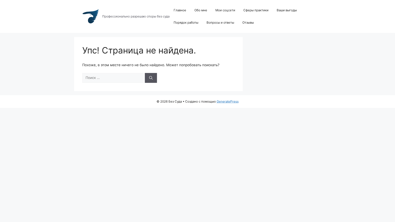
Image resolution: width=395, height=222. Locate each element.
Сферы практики (255, 10)
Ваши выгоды (287, 10)
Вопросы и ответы (220, 22)
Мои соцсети (225, 10)
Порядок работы (186, 22)
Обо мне (200, 10)
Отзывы (248, 22)
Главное (180, 10)
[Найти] (151, 78)
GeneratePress (228, 101)
